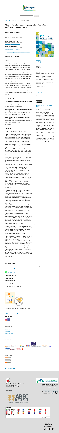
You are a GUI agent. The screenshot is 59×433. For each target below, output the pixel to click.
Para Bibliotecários (9, 333)
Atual (20, 13)
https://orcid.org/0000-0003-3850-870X (12, 49)
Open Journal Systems (10, 368)
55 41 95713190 (11, 272)
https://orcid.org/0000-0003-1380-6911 (12, 39)
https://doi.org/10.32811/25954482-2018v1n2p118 (18, 52)
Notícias (32, 13)
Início (6, 20)
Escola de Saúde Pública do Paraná (50, 391)
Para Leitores (7, 329)
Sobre (37, 13)
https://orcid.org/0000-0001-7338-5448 (12, 44)
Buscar (36, 16)
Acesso (53, 1)
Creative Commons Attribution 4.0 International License (44, 105)
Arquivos (26, 13)
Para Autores (7, 331)
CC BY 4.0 (53, 393)
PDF (39, 61)
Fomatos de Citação (41, 86)
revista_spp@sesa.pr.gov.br (15, 268)
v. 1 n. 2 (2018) (17, 20)
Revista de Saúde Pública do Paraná (50, 390)
